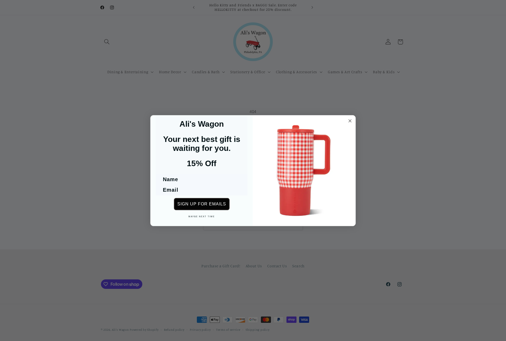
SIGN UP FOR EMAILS (201, 204)
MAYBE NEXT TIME (201, 216)
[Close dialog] (350, 121)
